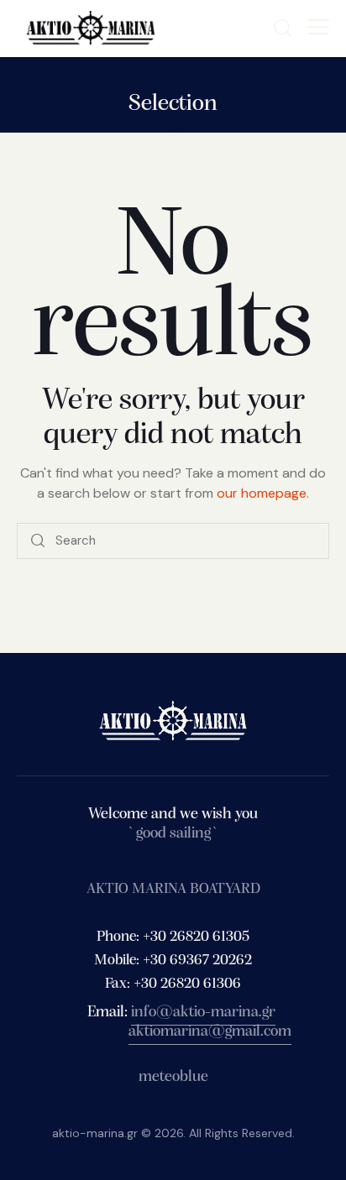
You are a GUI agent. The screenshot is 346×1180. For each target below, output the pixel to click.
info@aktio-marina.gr (203, 1013)
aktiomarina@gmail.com (209, 1032)
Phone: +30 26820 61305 (173, 937)
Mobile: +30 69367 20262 (173, 961)
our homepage (262, 493)
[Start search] (38, 541)
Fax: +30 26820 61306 (173, 984)
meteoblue (173, 1077)
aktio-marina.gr (95, 1133)
